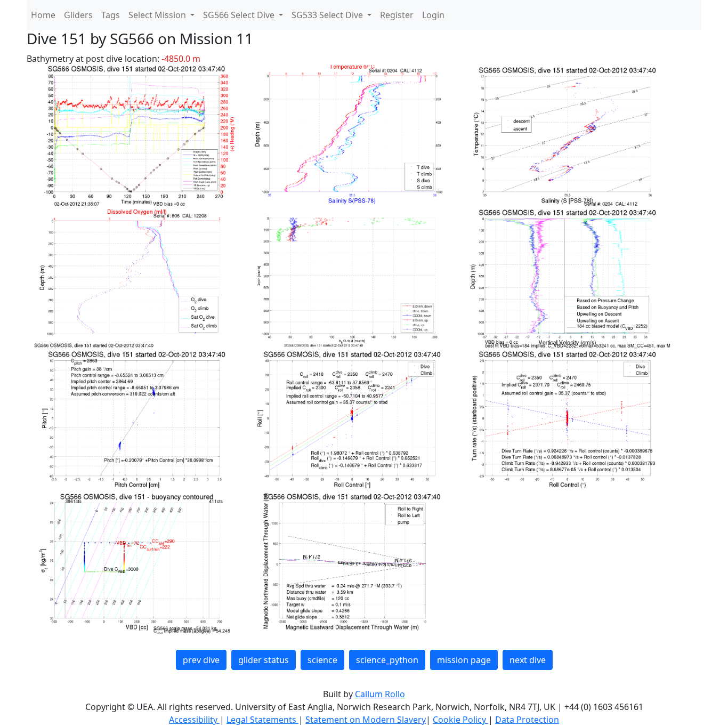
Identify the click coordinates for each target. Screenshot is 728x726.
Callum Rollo (380, 694)
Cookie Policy (460, 719)
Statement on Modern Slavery (365, 719)
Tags (110, 15)
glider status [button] (263, 660)
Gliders (78, 15)
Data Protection (527, 719)
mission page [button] (464, 660)
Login (433, 15)
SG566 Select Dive (240, 15)
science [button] (322, 660)
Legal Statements (262, 719)
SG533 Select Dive (328, 15)
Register (397, 15)
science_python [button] (387, 660)
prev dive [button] (201, 660)
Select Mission (158, 15)
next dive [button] (527, 660)
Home (43, 15)
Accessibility (194, 719)
